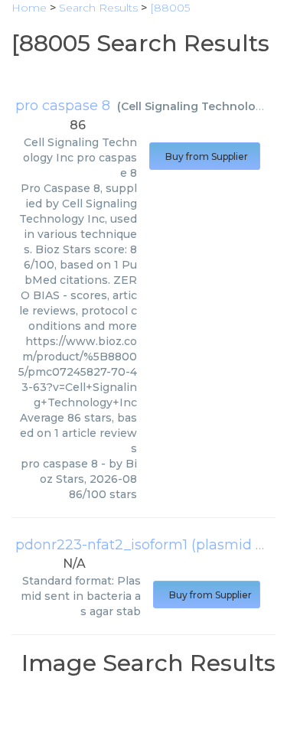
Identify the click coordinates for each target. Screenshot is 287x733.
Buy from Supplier (204, 156)
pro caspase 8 (62, 105)
